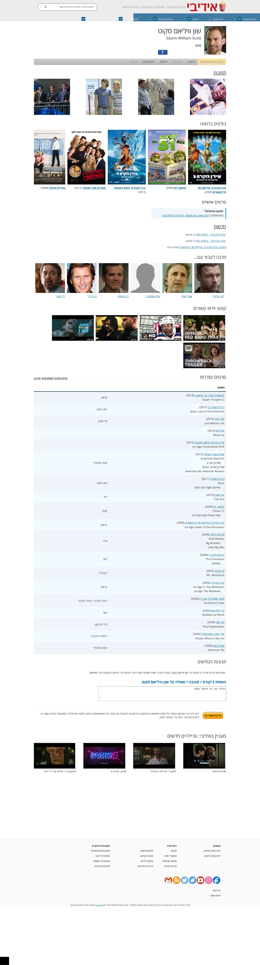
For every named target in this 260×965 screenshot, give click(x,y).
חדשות (163, 61)
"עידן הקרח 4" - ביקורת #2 (211, 234)
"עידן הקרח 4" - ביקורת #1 (211, 241)
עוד (45, 19)
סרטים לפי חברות (102, 866)
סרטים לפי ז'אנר (102, 855)
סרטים (174, 850)
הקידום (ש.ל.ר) (216, 555)
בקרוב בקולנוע (146, 855)
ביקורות (133, 61)
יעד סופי (220, 622)
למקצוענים (149, 61)
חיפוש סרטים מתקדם (100, 850)
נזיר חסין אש (217, 610)
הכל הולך (219, 419)
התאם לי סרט (170, 855)
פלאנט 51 (218, 506)
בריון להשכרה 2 (216, 407)
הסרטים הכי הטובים (95, 19)
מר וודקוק (219, 571)
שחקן (198, 45)
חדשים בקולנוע (250, 19)
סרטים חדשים (147, 850)
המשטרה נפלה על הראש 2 (209, 395)
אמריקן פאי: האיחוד (214, 454)
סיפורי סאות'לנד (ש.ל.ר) (211, 598)
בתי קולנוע (218, 19)
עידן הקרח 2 (217, 582)
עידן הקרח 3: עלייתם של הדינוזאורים (212, 190)
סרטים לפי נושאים (102, 860)
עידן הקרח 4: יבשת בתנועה (209, 442)
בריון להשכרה (217, 479)
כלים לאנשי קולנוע (212, 850)
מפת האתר (215, 895)
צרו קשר (216, 890)
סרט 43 (220, 430)
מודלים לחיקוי (217, 534)
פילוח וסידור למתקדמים (54, 378)
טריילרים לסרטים (145, 866)
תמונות (191, 61)
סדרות (195, 19)
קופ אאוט (219, 495)
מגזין (64, 19)
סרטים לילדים (147, 860)
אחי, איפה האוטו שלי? (212, 634)
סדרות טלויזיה (170, 866)
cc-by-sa (98, 905)
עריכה (37, 378)
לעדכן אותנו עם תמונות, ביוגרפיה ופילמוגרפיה (186, 215)
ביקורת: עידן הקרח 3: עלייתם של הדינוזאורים (202, 247)
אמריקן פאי (218, 646)
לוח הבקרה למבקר (212, 855)
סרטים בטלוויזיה (165, 19)
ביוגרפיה (177, 61)
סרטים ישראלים (131, 19)
